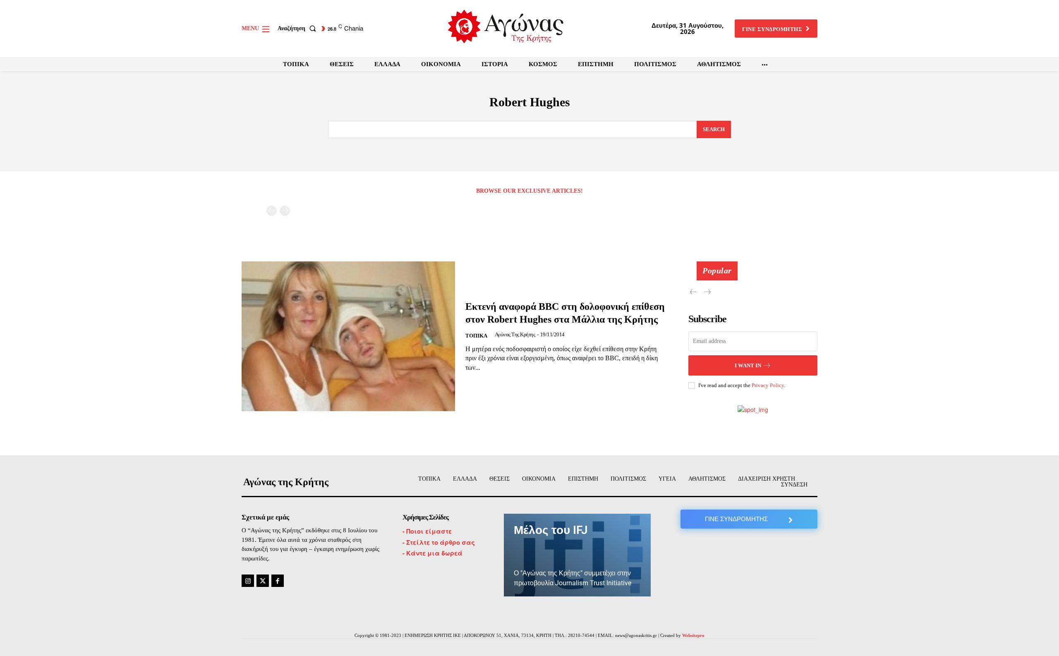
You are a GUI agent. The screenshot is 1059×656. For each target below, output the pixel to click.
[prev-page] (271, 211)
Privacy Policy (768, 385)
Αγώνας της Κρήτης (515, 334)
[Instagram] (248, 581)
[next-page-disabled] (285, 211)
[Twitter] (262, 581)
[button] (298, 28)
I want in (748, 365)
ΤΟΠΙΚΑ (476, 336)
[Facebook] (277, 581)
